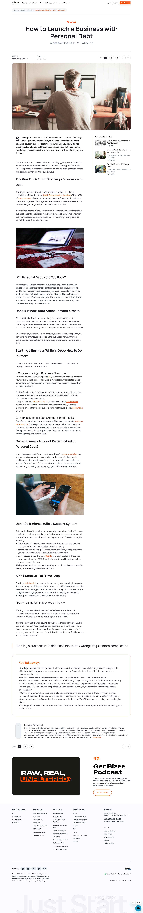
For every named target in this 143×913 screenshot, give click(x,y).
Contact (106, 828)
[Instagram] (22, 868)
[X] (33, 868)
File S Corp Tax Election (60, 849)
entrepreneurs (24, 198)
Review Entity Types (79, 816)
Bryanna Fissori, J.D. (20, 59)
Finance (29, 10)
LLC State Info (37, 829)
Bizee (15, 10)
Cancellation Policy (110, 831)
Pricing (75, 826)
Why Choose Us (37, 820)
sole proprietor (70, 454)
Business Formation (28, 3)
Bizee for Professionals (80, 835)
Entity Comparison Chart (40, 826)
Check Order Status (79, 823)
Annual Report (57, 816)
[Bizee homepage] (15, 2)
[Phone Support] (109, 3)
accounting (77, 407)
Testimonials (36, 823)
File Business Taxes (59, 843)
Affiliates (76, 841)
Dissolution (56, 837)
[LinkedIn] (39, 868)
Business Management (47, 3)
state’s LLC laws (40, 401)
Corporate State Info (39, 832)
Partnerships (77, 838)
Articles (22, 10)
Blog (74, 829)
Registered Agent (58, 813)
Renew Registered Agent (40, 813)
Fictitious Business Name (60, 846)
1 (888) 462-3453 (112, 819)
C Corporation (16, 820)
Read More (97, 737)
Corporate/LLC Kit (38, 835)
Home (75, 813)
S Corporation (16, 816)
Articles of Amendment (60, 834)
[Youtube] (44, 868)
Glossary (106, 840)
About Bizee (64, 3)
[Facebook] (28, 868)
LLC (49, 376)
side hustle (30, 583)
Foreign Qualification (59, 830)
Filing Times (36, 816)
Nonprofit (15, 823)
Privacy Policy (108, 834)
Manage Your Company (80, 820)
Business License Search (60, 840)
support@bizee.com (114, 821)
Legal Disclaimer (109, 837)
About (75, 832)
